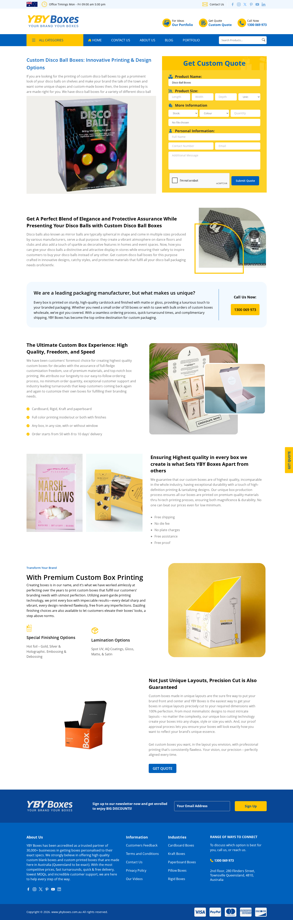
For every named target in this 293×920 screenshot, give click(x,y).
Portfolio (191, 40)
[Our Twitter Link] (245, 4)
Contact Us (217, 4)
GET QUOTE (162, 768)
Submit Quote (245, 181)
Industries (177, 837)
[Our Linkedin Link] (263, 4)
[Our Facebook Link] (28, 889)
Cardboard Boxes (181, 845)
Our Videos (134, 879)
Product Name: (188, 76)
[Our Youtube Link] (257, 4)
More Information (191, 105)
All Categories (51, 40)
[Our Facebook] (232, 4)
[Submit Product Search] (263, 39)
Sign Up (251, 806)
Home (97, 40)
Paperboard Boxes (182, 862)
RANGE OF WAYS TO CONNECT (233, 837)
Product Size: (186, 90)
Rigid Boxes (176, 879)
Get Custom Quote (214, 63)
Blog (169, 40)
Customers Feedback (141, 845)
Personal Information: (195, 130)
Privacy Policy (136, 870)
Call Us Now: (245, 297)
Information (137, 837)
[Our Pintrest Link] (251, 4)
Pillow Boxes (177, 870)
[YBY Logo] (54, 21)
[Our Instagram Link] (239, 4)
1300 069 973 (245, 309)
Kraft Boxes (176, 853)
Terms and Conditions (142, 853)
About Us (147, 40)
